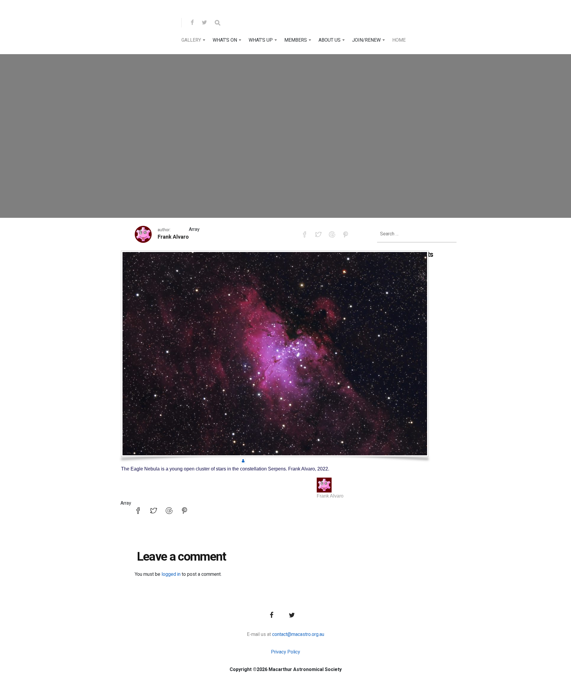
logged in (171, 574)
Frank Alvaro (173, 237)
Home (399, 40)
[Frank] (324, 484)
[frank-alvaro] (243, 460)
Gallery (191, 40)
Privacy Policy (285, 652)
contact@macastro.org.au (298, 634)
